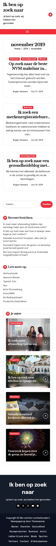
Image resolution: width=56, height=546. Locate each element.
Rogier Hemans (20, 92)
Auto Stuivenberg (12, 289)
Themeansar (38, 521)
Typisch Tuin (9, 281)
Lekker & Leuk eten (19, 536)
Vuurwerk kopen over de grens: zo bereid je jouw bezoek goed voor (23, 454)
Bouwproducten (18, 531)
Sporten (43, 536)
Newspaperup (18, 521)
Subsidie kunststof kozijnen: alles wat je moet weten (21, 418)
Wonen (42, 59)
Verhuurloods (10, 273)
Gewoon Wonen (11, 277)
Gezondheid (16, 323)
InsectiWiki (9, 293)
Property (14, 360)
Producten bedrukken (15, 301)
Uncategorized (29, 59)
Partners (13, 541)
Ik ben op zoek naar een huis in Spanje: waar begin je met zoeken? (23, 381)
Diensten (14, 59)
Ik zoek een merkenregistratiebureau (28, 117)
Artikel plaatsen (39, 541)
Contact (24, 541)
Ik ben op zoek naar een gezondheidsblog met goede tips (28, 165)
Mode (34, 536)
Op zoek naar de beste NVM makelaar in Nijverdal (28, 68)
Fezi (5, 286)
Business (28, 107)
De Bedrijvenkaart (13, 297)
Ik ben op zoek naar (13, 7)
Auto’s (43, 531)
